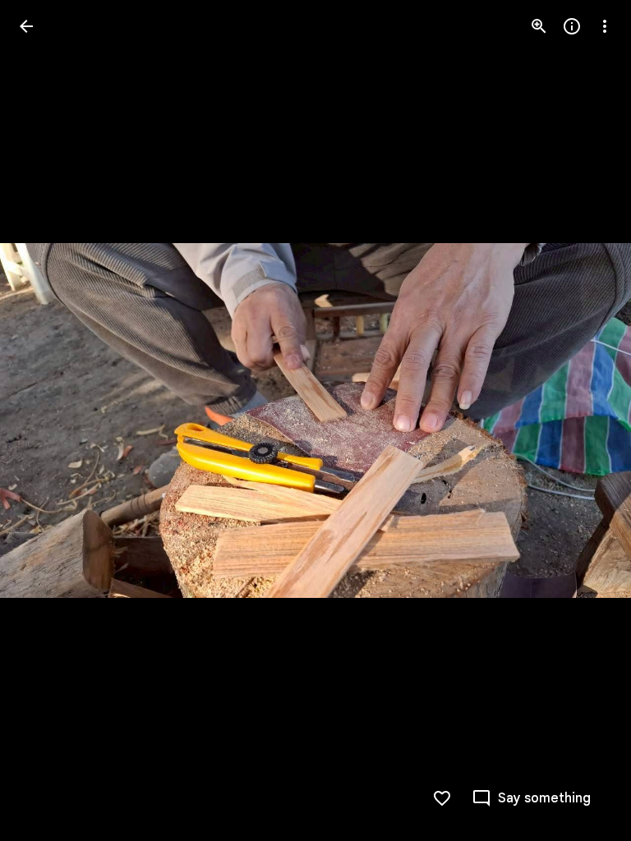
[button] (46, 420)
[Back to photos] (26, 26)
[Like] (442, 798)
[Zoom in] (539, 26)
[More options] (604, 26)
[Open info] (571, 26)
